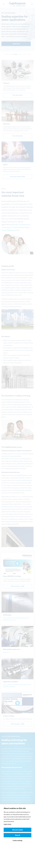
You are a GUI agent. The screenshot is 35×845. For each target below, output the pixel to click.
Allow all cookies (17, 830)
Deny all (17, 835)
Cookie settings (17, 840)
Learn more (7, 824)
